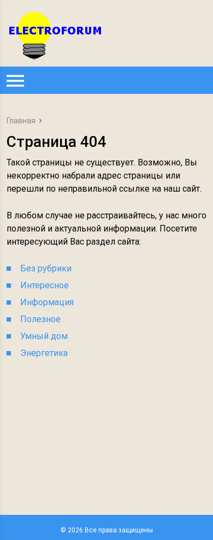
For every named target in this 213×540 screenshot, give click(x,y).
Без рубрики (46, 268)
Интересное (44, 285)
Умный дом (44, 336)
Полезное (40, 319)
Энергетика (44, 353)
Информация (47, 302)
